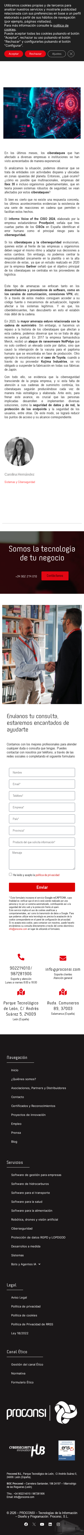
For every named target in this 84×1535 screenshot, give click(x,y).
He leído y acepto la (36, 875)
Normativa (18, 1373)
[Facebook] (26, 1524)
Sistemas (17, 1255)
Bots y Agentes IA (23, 1264)
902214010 (20, 968)
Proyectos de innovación (28, 1115)
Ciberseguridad (21, 1228)
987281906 (21, 974)
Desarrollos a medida (25, 1246)
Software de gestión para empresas (36, 1175)
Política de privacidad (26, 1306)
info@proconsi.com (18, 929)
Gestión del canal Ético (27, 1364)
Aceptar (14, 53)
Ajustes (56, 53)
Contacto (17, 1097)
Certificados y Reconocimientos (33, 1106)
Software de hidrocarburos (30, 1184)
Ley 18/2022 (19, 1333)
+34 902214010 (22, 1493)
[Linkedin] (50, 1524)
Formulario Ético (22, 1382)
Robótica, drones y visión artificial (34, 1219)
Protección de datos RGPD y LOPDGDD (38, 1237)
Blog (14, 1141)
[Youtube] (42, 1524)
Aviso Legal (19, 1297)
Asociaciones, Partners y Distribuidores (38, 1088)
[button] (26, 577)
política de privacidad (47, 875)
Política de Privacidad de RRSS (32, 1324)
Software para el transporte (30, 1192)
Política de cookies (24, 1315)
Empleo (16, 1123)
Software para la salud (26, 1201)
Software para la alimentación (31, 1210)
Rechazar (35, 53)
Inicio (14, 1070)
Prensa (16, 1132)
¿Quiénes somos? (23, 1079)
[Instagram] (58, 1524)
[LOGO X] (34, 1524)
